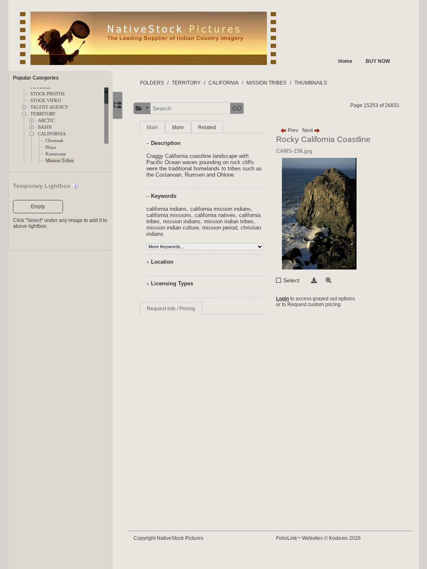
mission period (219, 228)
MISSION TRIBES (266, 83)
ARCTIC (46, 120)
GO (236, 108)
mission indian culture (172, 228)
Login (282, 299)
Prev (292, 130)
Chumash (54, 140)
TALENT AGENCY (49, 107)
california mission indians (220, 209)
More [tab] (178, 127)
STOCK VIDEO (45, 100)
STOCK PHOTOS (47, 94)
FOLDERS (152, 83)
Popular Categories (36, 78)
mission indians (182, 221)
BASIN (45, 127)
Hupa (50, 147)
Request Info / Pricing (171, 309)
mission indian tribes (229, 221)
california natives (215, 215)
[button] (142, 108)
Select (291, 280)
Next (308, 130)
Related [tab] (207, 127)
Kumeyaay (55, 154)
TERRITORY (43, 114)
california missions (168, 215)
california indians (166, 209)
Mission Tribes (59, 160)
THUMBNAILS (310, 83)
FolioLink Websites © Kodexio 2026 (318, 538)
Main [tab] (152, 127)
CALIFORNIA (52, 134)
